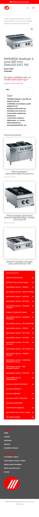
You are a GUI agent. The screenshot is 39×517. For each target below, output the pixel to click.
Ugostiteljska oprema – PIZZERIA (17, 328)
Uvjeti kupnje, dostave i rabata (14, 461)
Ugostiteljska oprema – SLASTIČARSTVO (14, 378)
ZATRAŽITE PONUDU (11, 448)
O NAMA (7, 437)
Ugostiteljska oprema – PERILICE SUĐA (19, 292)
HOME (6, 433)
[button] (32, 29)
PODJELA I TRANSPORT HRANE (16, 312)
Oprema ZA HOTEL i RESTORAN (16, 398)
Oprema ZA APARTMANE (14, 403)
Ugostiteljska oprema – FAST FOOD (18, 333)
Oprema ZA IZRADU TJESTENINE (16, 384)
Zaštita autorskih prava (12, 468)
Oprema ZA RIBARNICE (13, 389)
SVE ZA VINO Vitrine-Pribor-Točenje (18, 412)
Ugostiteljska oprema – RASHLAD (17, 296)
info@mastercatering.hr (16, 79)
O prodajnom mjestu (11, 457)
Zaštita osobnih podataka (13, 464)
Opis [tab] (7, 89)
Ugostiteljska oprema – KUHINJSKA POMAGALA (18, 318)
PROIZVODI (8, 440)
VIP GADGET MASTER (13, 417)
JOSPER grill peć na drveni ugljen (17, 282)
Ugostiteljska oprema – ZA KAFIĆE (17, 338)
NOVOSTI (7, 444)
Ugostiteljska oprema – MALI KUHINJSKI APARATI (16, 367)
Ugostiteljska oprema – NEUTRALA (17, 301)
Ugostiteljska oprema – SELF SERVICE (18, 349)
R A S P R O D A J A (12, 273)
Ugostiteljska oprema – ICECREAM (17, 373)
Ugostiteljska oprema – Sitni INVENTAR (19, 323)
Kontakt (7, 472)
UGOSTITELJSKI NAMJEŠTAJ (15, 408)
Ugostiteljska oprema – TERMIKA (17, 287)
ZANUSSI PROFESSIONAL (17, 19)
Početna (6, 19)
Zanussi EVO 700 (20, 21)
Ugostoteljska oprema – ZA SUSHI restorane (17, 343)
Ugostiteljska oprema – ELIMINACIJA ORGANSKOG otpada (18, 361)
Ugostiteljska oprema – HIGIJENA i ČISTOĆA (17, 354)
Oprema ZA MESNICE (13, 393)
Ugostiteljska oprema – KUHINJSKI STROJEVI (17, 307)
